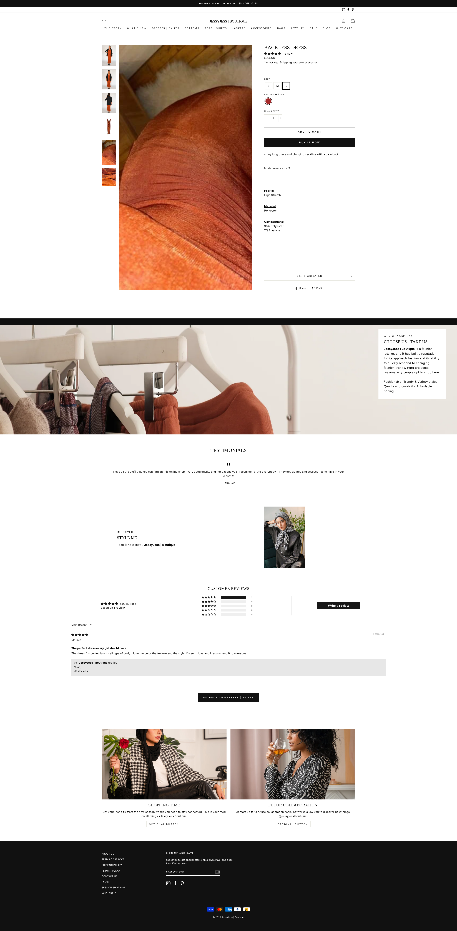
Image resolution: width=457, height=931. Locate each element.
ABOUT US (108, 853)
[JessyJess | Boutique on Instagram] (168, 883)
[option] (228, 3)
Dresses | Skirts (165, 28)
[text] (309, 161)
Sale (313, 28)
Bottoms (192, 28)
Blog (327, 28)
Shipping (286, 62)
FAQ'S (105, 882)
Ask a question (309, 276)
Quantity (271, 111)
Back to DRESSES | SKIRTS (231, 697)
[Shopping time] (164, 764)
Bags (281, 28)
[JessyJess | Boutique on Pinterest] (182, 883)
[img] (79, 634)
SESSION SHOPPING (113, 887)
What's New (137, 28)
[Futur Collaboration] (292, 764)
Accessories (261, 28)
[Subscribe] (217, 872)
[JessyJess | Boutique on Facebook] (175, 883)
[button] (273, 53)
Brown (268, 101)
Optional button (164, 824)
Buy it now (309, 142)
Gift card (344, 28)
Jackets (239, 28)
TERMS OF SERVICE (113, 859)
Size (267, 79)
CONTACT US (109, 876)
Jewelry (297, 28)
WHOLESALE (109, 893)
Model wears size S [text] (277, 168)
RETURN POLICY (111, 870)
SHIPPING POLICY (112, 865)
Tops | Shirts (216, 28)
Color (274, 94)
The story (113, 28)
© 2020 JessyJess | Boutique (228, 917)
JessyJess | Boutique (228, 21)
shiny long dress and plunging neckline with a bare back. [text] (301, 154)
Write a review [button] (338, 605)
